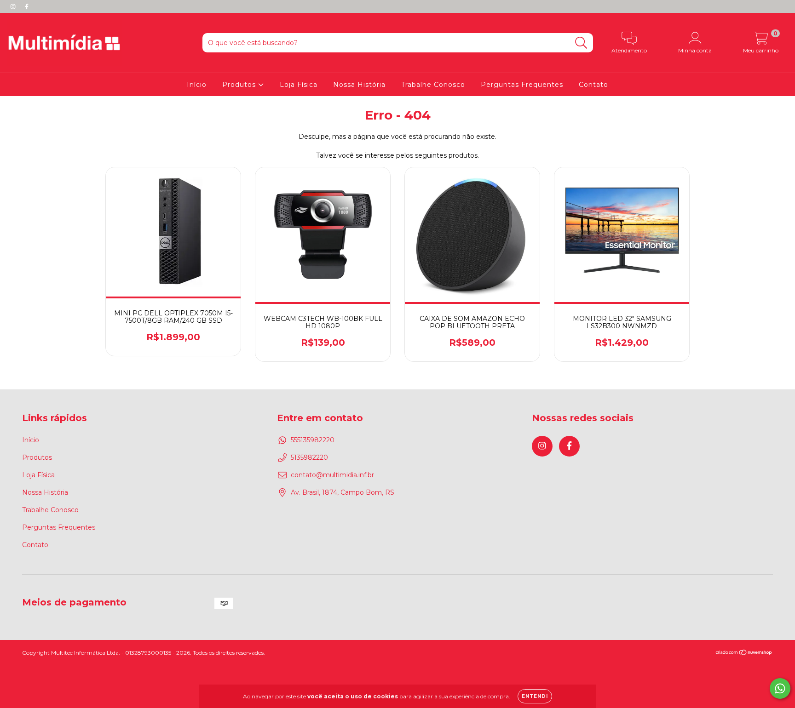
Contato (593, 84)
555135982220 (312, 440)
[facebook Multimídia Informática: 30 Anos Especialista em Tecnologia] (27, 6)
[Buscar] (581, 43)
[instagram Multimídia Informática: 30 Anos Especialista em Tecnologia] (14, 6)
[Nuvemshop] (744, 653)
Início (197, 84)
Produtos (240, 84)
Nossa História (359, 84)
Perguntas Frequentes (522, 84)
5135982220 (309, 457)
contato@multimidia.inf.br (332, 475)
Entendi (535, 696)
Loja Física (298, 84)
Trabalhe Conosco (433, 84)
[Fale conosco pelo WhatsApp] (780, 688)
